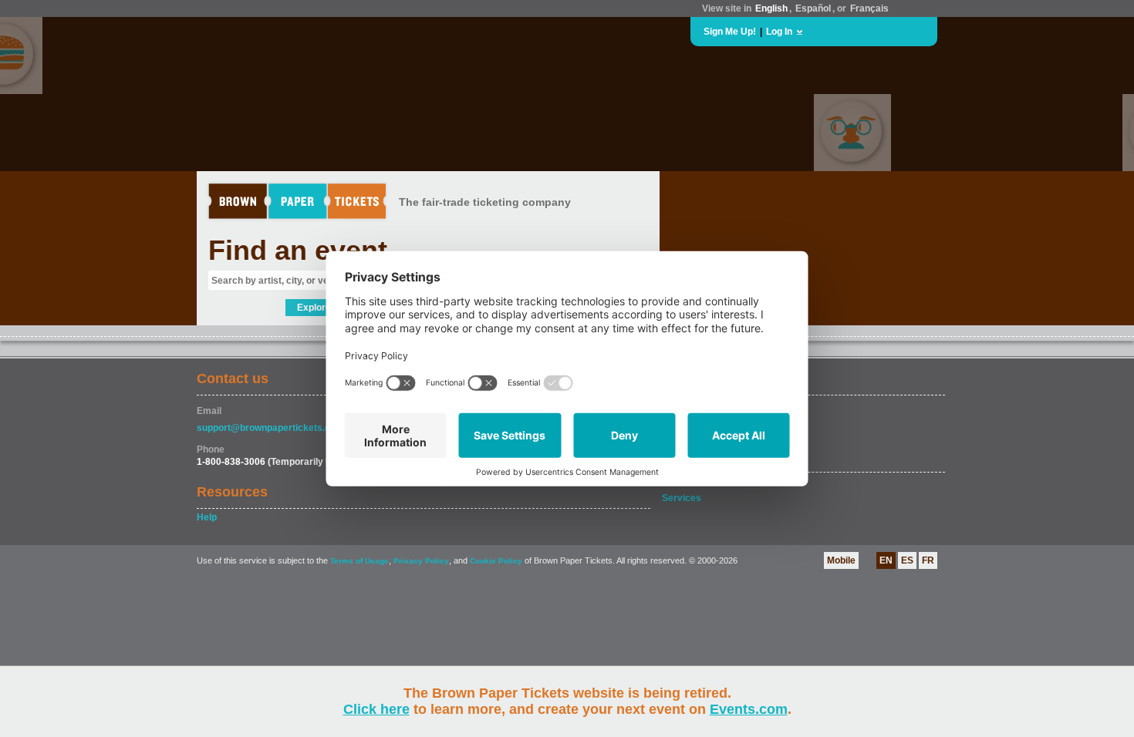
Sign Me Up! (730, 31)
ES (907, 560)
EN (886, 560)
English (771, 8)
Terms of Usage (359, 561)
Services (681, 498)
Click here (376, 709)
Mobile (841, 560)
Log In (779, 31)
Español (813, 8)
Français (869, 8)
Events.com (749, 709)
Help (207, 517)
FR (928, 560)
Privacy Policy (421, 561)
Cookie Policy (496, 561)
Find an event (297, 250)
